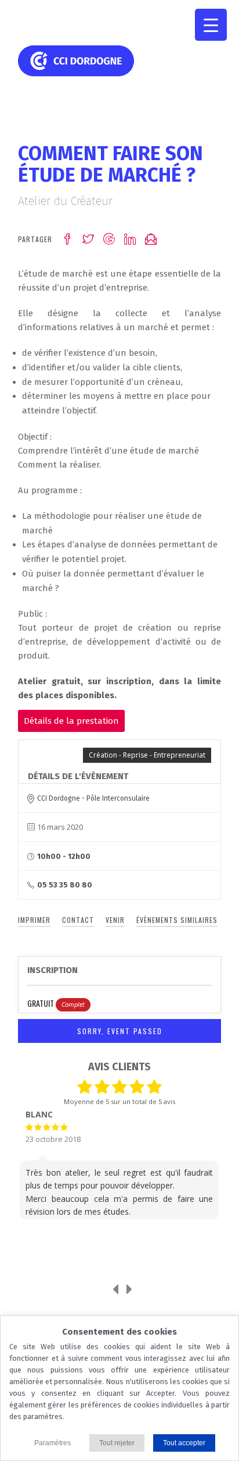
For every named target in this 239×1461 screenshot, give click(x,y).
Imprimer (34, 920)
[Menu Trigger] (211, 25)
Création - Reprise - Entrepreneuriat (147, 755)
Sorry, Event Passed (119, 1031)
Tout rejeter (117, 1443)
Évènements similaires (177, 920)
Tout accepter (184, 1443)
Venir (115, 920)
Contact (78, 920)
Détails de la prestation (71, 721)
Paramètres (52, 1443)
